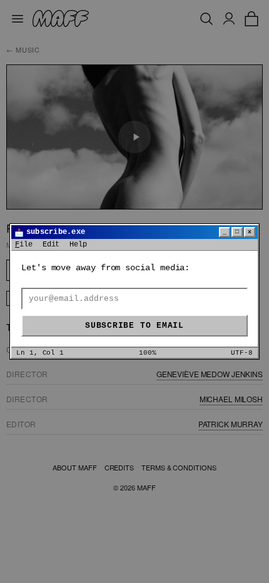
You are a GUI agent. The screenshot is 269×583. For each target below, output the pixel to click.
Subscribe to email (134, 325)
